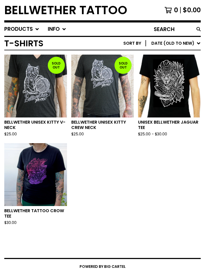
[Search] (198, 29)
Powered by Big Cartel (103, 266)
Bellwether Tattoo (65, 10)
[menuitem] (21, 29)
